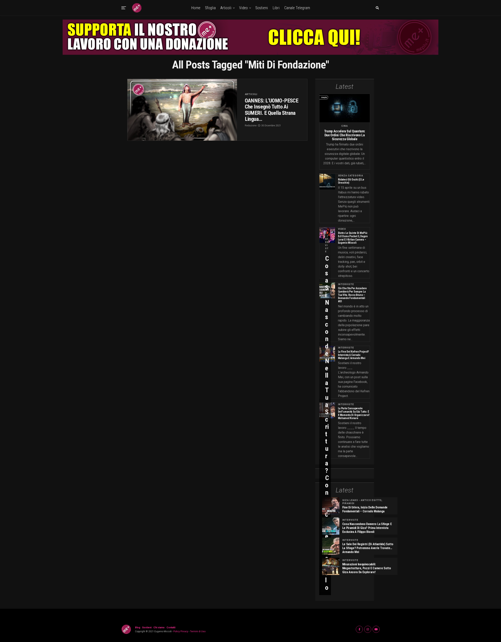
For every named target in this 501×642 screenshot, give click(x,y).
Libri (276, 7)
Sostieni (261, 7)
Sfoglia (210, 7)
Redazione (251, 125)
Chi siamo (159, 627)
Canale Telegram (297, 7)
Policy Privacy (180, 631)
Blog (137, 627)
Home (195, 7)
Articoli (226, 7)
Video (243, 7)
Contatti (171, 627)
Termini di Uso (197, 631)
